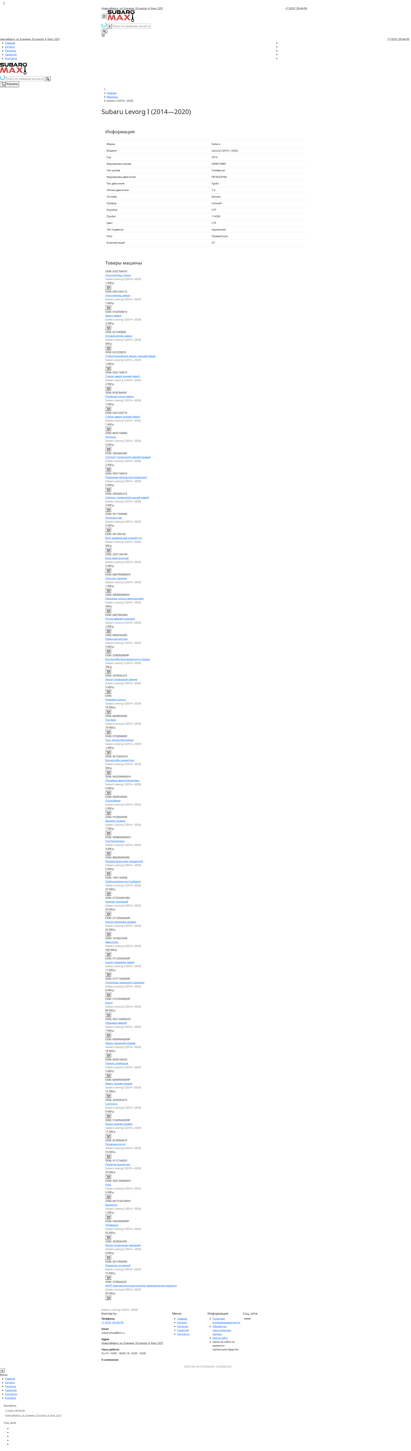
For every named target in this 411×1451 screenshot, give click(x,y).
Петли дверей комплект (120, 619)
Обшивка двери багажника (122, 780)
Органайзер (113, 800)
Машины (112, 97)
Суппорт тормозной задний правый (128, 457)
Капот (109, 1002)
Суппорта (111, 1104)
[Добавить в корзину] (108, 287)
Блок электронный (117, 558)
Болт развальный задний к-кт (123, 538)
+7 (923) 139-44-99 (296, 8)
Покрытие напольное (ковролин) (126, 477)
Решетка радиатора (117, 1164)
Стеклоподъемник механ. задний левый (130, 356)
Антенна (110, 437)
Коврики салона (115, 699)
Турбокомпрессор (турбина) (123, 881)
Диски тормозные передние (123, 1245)
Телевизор (111, 1225)
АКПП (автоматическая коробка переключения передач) (141, 1285)
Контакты (11, 58)
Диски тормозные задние (121, 679)
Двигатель (111, 942)
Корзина (10, 1398)
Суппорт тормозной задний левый (127, 497)
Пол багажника (114, 841)
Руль (108, 1184)
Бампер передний (116, 901)
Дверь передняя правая (120, 1043)
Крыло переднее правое (120, 922)
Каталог (10, 47)
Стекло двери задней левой (122, 376)
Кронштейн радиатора (119, 760)
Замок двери (113, 315)
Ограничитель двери (118, 336)
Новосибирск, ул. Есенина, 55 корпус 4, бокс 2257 (132, 8)
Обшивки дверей (116, 1023)
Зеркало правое (115, 821)
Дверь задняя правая (118, 1083)
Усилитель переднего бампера (124, 982)
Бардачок (111, 1205)
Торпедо (110, 720)
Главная (10, 43)
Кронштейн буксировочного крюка (127, 659)
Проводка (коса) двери (119, 396)
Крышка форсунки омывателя (124, 861)
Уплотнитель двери (117, 295)
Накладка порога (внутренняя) (124, 598)
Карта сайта (220, 1338)
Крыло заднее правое (119, 1124)
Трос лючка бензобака (119, 740)
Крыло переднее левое (119, 962)
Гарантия (11, 54)
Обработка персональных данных (222, 1330)
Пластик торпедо (116, 578)
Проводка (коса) (115, 1144)
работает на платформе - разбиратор (208, 1366)
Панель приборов (116, 1063)
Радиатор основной (117, 1265)
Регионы (10, 50)
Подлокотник (113, 517)
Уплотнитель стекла (118, 275)
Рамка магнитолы (116, 639)
